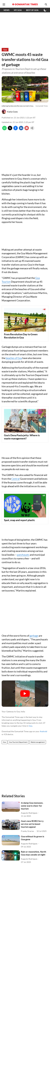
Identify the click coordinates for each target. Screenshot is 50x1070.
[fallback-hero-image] (11, 806)
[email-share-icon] (26, 129)
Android (43, 731)
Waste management (38, 742)
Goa (30, 726)
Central (15, 478)
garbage (34, 635)
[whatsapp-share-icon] (4, 129)
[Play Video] (25, 693)
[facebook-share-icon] (15, 129)
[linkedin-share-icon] (21, 129)
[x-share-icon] (10, 129)
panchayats (23, 554)
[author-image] (4, 111)
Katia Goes (12, 111)
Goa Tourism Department (18, 742)
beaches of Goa (14, 358)
